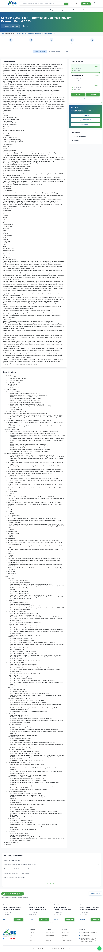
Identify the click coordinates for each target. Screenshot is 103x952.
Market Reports (50, 932)
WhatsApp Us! (86, 124)
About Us (27, 10)
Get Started (86, 3)
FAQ (31, 938)
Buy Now (93, 94)
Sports (63, 10)
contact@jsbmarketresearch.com (89, 932)
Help (72, 3)
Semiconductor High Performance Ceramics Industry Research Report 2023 (35, 33)
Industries (43, 10)
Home (19, 10)
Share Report (77, 140)
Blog (51, 10)
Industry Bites (72, 10)
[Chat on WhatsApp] (99, 948)
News (57, 10)
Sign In (78, 3)
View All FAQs (51, 883)
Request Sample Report (11, 26)
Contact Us (82, 10)
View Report (18, 919)
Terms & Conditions (67, 940)
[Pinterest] (14, 938)
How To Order (66, 932)
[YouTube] (11, 938)
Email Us (86, 115)
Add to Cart (79, 94)
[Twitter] (6, 938)
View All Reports (95, 893)
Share (26, 26)
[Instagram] (8, 938)
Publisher (35, 10)
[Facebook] (3, 938)
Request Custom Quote (85, 99)
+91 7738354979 (86, 120)
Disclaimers (65, 935)
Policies (64, 938)
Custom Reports (50, 935)
